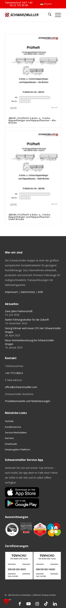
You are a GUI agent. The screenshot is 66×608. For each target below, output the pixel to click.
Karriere (9, 438)
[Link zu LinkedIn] (55, 603)
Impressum (11, 292)
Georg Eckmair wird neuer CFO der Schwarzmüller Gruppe (33, 330)
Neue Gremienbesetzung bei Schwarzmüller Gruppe (29, 342)
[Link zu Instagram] (37, 603)
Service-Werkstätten (16, 432)
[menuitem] (45, 4)
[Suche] (48, 14)
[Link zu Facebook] (19, 603)
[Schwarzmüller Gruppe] (22, 14)
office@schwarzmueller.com (21, 387)
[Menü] (56, 14)
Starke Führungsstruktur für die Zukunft (27, 319)
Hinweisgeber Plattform (17, 449)
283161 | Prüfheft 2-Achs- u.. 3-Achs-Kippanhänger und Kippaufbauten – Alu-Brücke (32, 120)
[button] (6, 601)
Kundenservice (13, 426)
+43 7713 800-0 (14, 373)
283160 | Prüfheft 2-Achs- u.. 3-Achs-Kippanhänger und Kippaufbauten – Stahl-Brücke (29, 217)
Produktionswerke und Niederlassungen (27, 401)
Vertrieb (9, 421)
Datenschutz (28, 292)
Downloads (11, 443)
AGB (40, 292)
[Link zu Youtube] (28, 603)
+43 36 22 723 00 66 (21, 4)
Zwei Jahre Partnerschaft (18, 311)
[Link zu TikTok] (46, 603)
